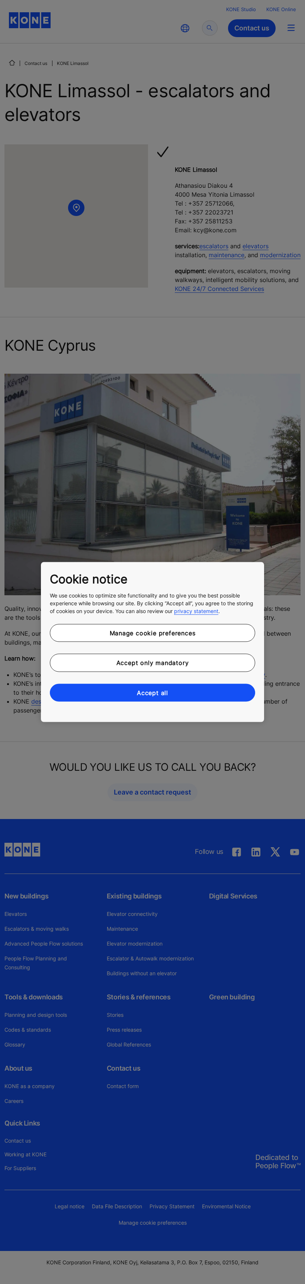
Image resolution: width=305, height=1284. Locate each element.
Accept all (152, 692)
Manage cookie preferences (153, 632)
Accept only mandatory (152, 662)
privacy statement (196, 610)
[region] (152, 642)
